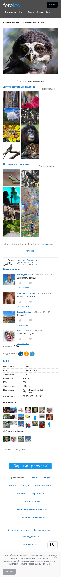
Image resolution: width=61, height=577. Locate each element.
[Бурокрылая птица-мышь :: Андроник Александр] (11, 159)
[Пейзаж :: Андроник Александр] (11, 125)
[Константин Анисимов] (6, 418)
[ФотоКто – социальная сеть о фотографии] (11, 5)
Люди (48, 12)
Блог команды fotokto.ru (18, 530)
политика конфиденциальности (30, 509)
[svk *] (13, 424)
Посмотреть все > (49, 89)
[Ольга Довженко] (9, 284)
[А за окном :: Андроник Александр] (11, 108)
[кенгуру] (30, 203)
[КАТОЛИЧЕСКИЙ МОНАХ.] (11, 220)
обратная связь (43, 485)
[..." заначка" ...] (30, 220)
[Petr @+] (42, 417)
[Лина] (13, 418)
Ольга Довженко (25, 275)
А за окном (47, 244)
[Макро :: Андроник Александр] (30, 108)
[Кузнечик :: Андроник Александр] (11, 142)
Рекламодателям (42, 530)
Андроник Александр (27, 260)
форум (13, 485)
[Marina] (49, 427)
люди (26, 485)
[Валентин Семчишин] (35, 426)
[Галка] (30, 186)
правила (21, 493)
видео (47, 477)
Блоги (22, 12)
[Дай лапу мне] (11, 203)
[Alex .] (28, 418)
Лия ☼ (20, 331)
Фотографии (10, 12)
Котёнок (30, 251)
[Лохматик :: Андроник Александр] (30, 142)
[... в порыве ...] (11, 185)
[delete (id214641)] (35, 420)
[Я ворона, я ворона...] (30, 237)
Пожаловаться (23, 288)
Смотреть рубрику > (48, 166)
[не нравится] (30, 283)
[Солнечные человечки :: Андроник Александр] (30, 125)
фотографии (18, 477)
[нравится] (20, 283)
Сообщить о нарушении (15, 449)
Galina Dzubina (24, 312)
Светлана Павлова (26, 293)
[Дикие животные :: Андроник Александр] (30, 159)
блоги (35, 477)
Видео (30, 12)
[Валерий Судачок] (21, 412)
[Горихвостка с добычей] (11, 237)
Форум (39, 12)
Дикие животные (25, 262)
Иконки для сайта (30, 537)
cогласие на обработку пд (31, 517)
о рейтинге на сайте (30, 501)
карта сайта (38, 493)
